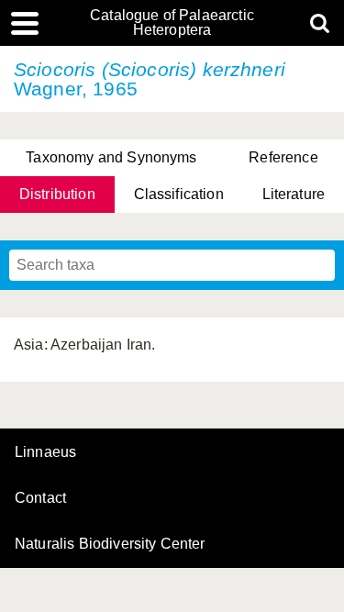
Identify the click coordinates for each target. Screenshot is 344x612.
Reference (283, 157)
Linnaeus (45, 452)
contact (40, 498)
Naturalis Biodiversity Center (110, 544)
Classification (179, 194)
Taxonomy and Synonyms (111, 157)
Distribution (57, 194)
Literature (294, 194)
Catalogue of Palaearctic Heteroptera (172, 23)
